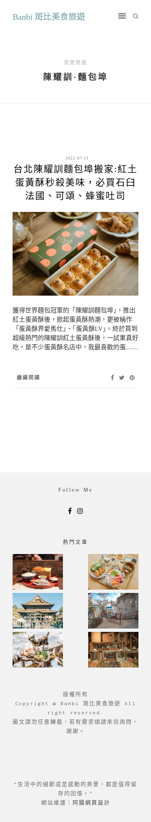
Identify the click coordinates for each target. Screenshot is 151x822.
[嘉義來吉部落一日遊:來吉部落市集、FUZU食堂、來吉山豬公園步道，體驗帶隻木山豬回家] (38, 650)
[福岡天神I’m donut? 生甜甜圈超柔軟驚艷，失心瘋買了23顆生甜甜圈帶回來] (113, 650)
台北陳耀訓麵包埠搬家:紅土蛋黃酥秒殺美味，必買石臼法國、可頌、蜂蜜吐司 (75, 182)
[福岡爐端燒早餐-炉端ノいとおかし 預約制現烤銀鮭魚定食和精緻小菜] (38, 572)
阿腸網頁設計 (91, 802)
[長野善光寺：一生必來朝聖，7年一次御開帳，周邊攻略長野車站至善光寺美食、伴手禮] (38, 611)
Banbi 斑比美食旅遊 (49, 16)
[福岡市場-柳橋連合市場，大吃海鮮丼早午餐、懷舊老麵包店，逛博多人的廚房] (113, 572)
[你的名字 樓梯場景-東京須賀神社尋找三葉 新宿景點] (113, 611)
